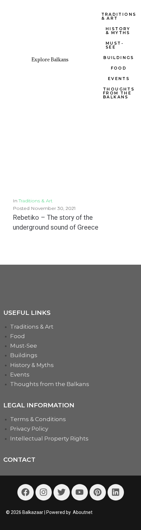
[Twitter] (61, 492)
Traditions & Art (35, 201)
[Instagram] (43, 492)
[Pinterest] (98, 492)
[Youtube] (79, 492)
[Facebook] (25, 492)
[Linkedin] (116, 492)
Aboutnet (82, 512)
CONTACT (19, 459)
